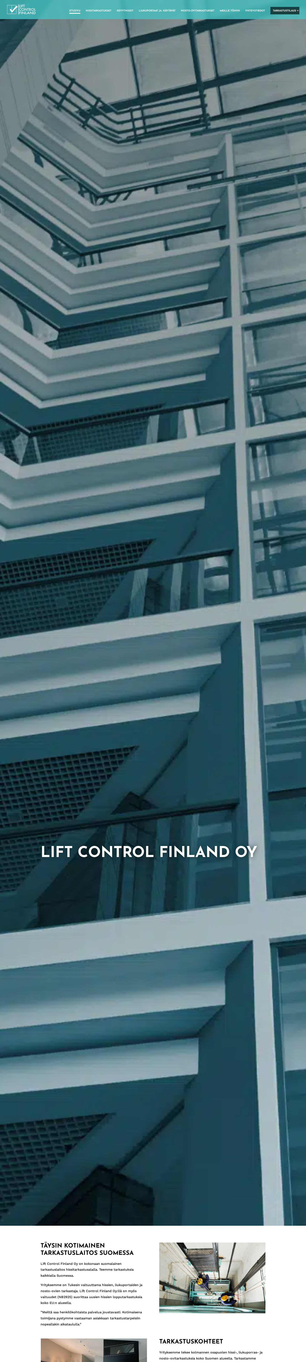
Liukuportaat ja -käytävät (157, 11)
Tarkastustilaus (284, 11)
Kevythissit (125, 11)
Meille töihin (230, 11)
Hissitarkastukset (98, 11)
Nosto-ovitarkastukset (197, 11)
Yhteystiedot (255, 11)
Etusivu (74, 11)
